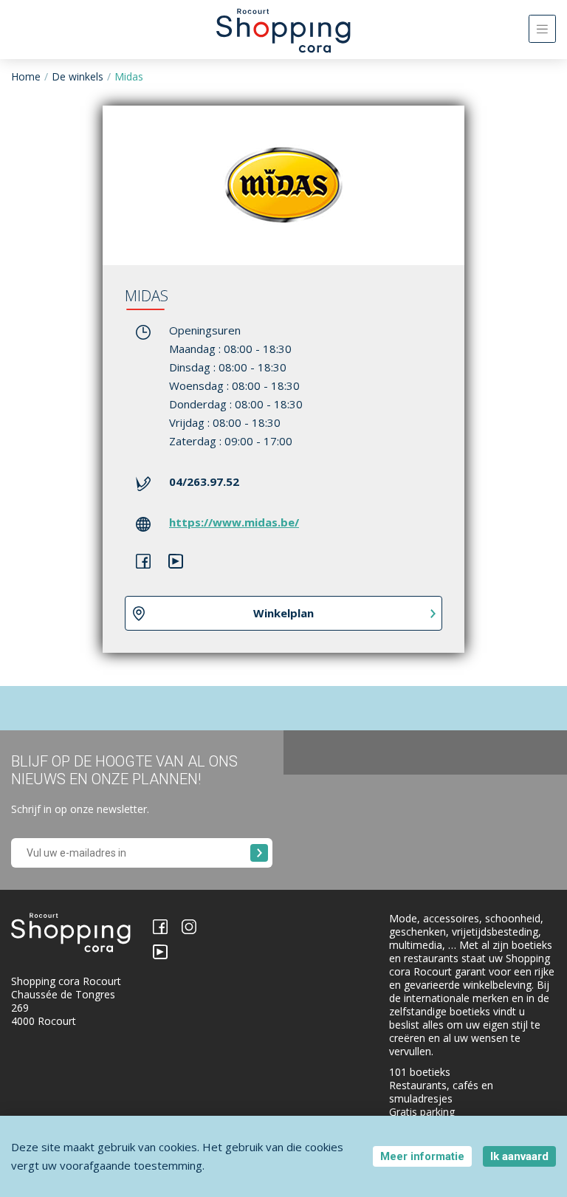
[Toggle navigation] (542, 29)
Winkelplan (283, 613)
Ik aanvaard (519, 1156)
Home (26, 76)
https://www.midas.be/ (234, 522)
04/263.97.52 (204, 481)
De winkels (77, 76)
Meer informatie (422, 1156)
